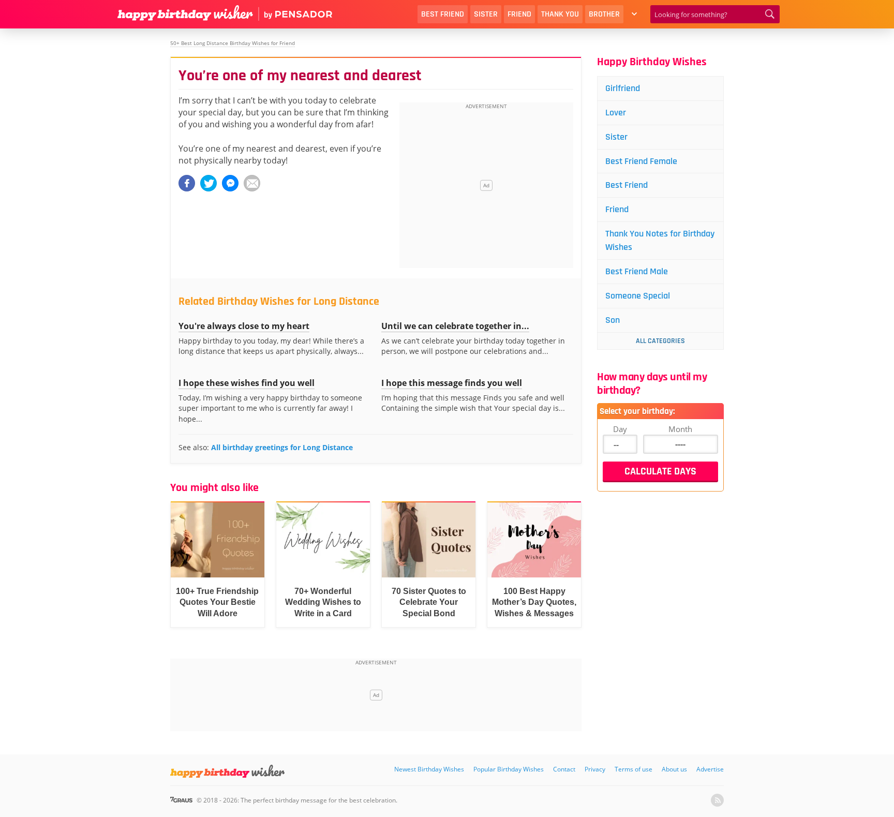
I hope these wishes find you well (246, 383)
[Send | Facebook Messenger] (230, 183)
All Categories (660, 341)
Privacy (595, 769)
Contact (564, 769)
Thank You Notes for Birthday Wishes (659, 240)
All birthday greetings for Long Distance (282, 447)
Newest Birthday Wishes (429, 769)
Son (612, 320)
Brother (604, 14)
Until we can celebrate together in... (455, 326)
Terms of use (633, 769)
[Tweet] (208, 183)
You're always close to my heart (243, 326)
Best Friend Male (636, 271)
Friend (519, 14)
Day (620, 429)
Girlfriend (622, 88)
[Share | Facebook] (186, 183)
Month (680, 429)
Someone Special (637, 296)
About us (674, 769)
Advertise (710, 769)
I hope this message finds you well (451, 383)
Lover (615, 112)
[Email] (252, 183)
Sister (486, 14)
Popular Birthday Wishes (508, 769)
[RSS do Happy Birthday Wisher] (717, 800)
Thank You (560, 14)
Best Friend (442, 14)
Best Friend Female (641, 161)
